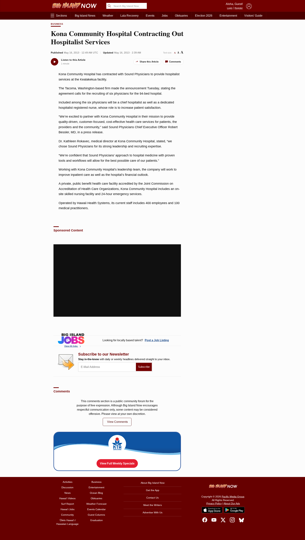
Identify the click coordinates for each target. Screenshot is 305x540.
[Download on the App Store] (212, 510)
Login (229, 8)
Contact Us (152, 497)
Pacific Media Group (233, 496)
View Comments (117, 421)
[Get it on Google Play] (234, 510)
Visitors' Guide (253, 15)
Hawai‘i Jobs (67, 509)
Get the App (152, 490)
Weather (108, 15)
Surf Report (67, 503)
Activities (67, 482)
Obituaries (181, 15)
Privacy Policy (214, 503)
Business (57, 24)
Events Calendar (96, 509)
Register (239, 8)
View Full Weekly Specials (117, 463)
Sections (61, 15)
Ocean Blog (96, 492)
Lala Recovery (129, 15)
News (67, 492)
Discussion (67, 487)
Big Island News (85, 15)
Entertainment (228, 15)
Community (67, 514)
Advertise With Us (152, 512)
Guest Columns (96, 514)
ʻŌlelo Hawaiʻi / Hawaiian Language (67, 522)
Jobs (165, 15)
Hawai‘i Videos (67, 498)
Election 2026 (203, 15)
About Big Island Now (153, 482)
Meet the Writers (152, 505)
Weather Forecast (96, 503)
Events (150, 15)
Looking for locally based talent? (136, 340)
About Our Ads (232, 503)
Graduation (96, 520)
